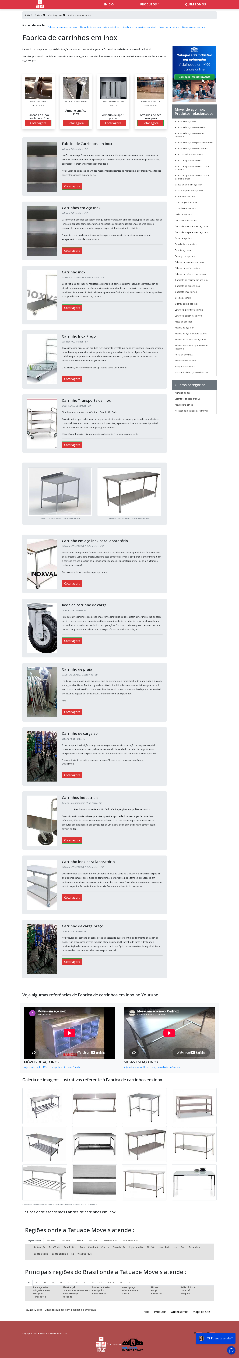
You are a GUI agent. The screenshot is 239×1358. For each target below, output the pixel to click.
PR (61, 1282)
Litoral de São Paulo (130, 1241)
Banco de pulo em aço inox (188, 184)
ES (45, 1282)
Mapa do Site (201, 1312)
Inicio (109, 4)
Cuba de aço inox (183, 238)
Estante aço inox (183, 250)
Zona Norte (51, 1241)
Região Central (34, 1241)
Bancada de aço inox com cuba (190, 127)
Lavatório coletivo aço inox (188, 315)
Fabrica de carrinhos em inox (62, 27)
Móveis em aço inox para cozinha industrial (191, 347)
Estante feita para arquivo (188, 398)
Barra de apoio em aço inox (189, 190)
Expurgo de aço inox (185, 256)
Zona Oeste (65, 1241)
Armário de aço (183, 392)
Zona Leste (93, 1241)
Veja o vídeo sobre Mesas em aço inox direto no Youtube (152, 1067)
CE (101, 1282)
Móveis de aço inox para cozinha (191, 333)
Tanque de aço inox (185, 366)
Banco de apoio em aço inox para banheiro (192, 168)
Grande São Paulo (110, 1241)
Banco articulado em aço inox (190, 154)
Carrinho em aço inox (185, 208)
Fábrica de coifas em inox (187, 268)
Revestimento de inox (185, 360)
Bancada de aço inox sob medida (191, 148)
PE (84, 1282)
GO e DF (111, 1282)
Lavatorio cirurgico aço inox (189, 309)
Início (146, 1312)
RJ (29, 1282)
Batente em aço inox (185, 196)
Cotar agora (38, 123)
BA (93, 1282)
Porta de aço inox (183, 354)
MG (37, 1282)
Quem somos (195, 4)
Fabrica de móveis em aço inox (190, 274)
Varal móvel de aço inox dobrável (139, 27)
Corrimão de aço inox (186, 220)
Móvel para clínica (184, 404)
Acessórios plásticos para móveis (191, 410)
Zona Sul (79, 1241)
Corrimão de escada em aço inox (191, 226)
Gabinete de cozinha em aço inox (191, 280)
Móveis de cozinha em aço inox (190, 339)
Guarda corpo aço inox (193, 27)
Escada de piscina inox (186, 244)
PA (129, 1282)
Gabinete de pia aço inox (187, 285)
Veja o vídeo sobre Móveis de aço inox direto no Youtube (52, 1067)
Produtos (148, 4)
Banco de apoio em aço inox (189, 160)
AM (121, 1282)
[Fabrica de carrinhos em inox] (38, 88)
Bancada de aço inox (185, 121)
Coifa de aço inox (183, 214)
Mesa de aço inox (183, 321)
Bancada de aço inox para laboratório (194, 142)
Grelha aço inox (183, 297)
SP (53, 1282)
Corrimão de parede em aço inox (191, 232)
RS (77, 1282)
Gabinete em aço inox (186, 291)
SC (69, 1282)
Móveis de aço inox (169, 27)
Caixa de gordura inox (186, 202)
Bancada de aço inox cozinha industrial (99, 27)
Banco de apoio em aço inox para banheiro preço (192, 177)
